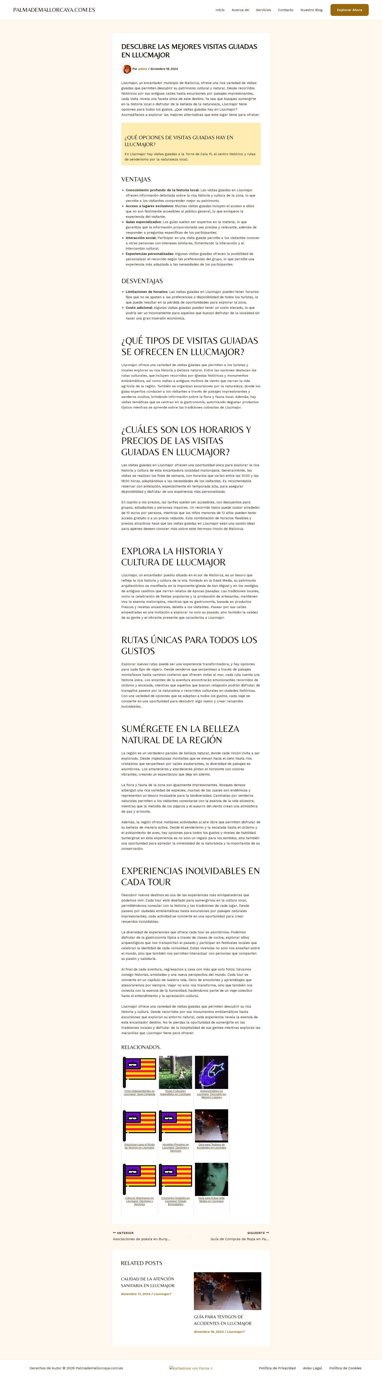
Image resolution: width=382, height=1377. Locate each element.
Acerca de (240, 10)
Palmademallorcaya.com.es (54, 9)
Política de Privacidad (277, 1368)
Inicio (220, 10)
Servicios (263, 10)
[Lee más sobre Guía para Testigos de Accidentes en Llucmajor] (227, 1291)
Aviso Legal (312, 1368)
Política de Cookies (345, 1368)
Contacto (285, 10)
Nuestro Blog (311, 10)
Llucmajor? (163, 1294)
